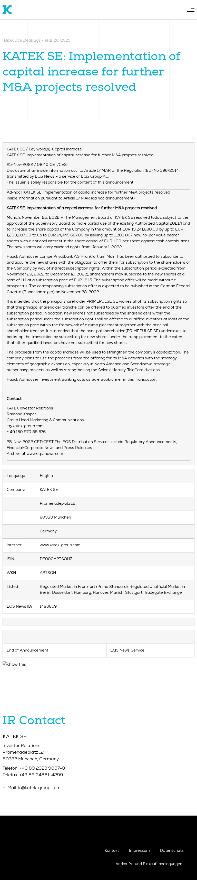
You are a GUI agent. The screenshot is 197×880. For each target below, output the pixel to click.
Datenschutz (171, 851)
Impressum (139, 851)
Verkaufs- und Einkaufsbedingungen (149, 864)
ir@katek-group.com (39, 788)
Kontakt (112, 851)
